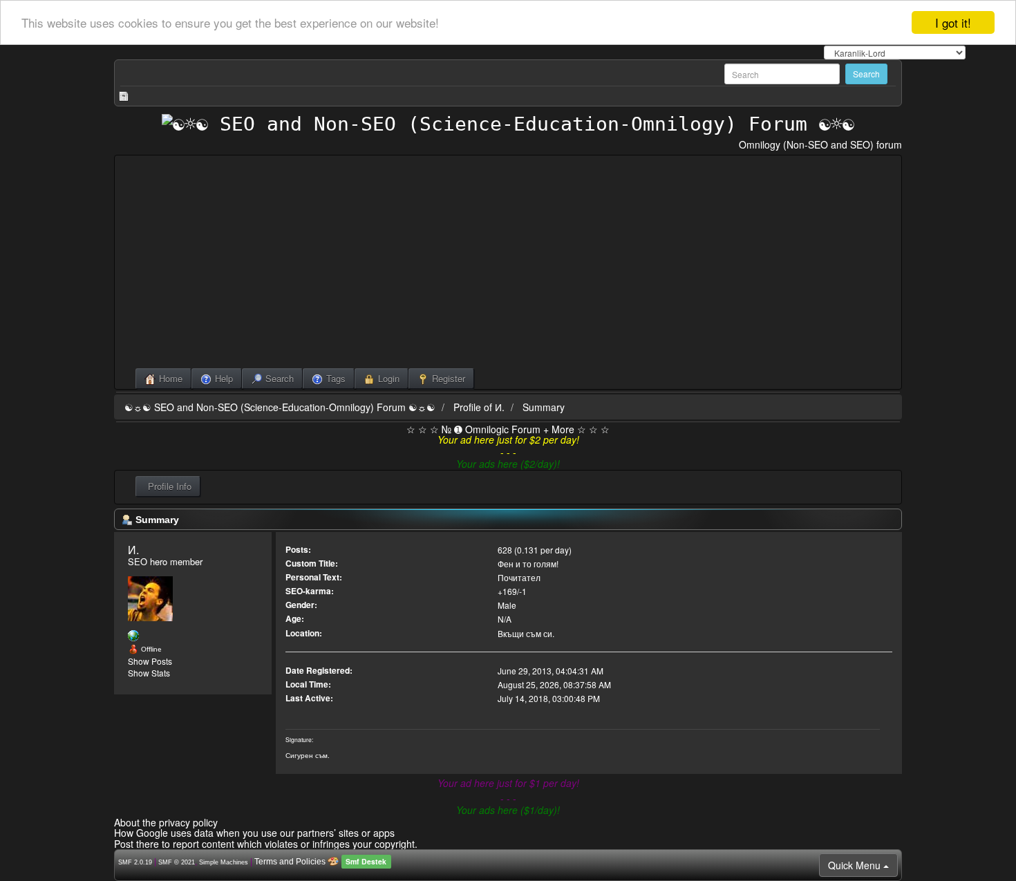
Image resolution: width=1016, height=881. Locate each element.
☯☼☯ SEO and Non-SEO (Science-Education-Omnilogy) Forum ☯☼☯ (279, 407)
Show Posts (150, 661)
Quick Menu (855, 865)
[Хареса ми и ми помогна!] (133, 635)
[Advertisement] (508, 264)
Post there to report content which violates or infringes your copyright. (265, 844)
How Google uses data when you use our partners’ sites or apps (254, 833)
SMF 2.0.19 (135, 862)
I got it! (953, 22)
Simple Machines (223, 862)
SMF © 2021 (176, 862)
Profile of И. (479, 407)
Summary (544, 407)
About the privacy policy (166, 822)
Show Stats (149, 673)
